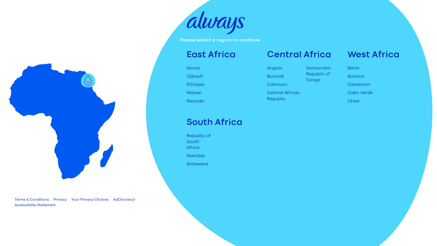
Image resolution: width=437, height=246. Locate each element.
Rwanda (195, 101)
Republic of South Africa (199, 142)
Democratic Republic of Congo (318, 74)
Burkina (356, 76)
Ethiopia (195, 84)
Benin (354, 68)
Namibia (196, 156)
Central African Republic (283, 96)
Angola (274, 68)
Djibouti (195, 76)
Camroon (277, 84)
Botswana (197, 164)
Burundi (275, 76)
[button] (32, 199)
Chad (353, 101)
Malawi (194, 93)
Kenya (193, 68)
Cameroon (359, 84)
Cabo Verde (360, 93)
